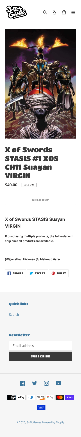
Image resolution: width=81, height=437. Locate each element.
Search (14, 314)
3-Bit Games (34, 422)
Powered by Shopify (53, 422)
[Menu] (73, 12)
